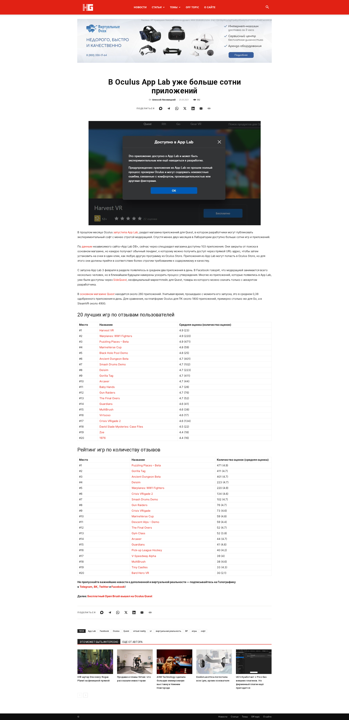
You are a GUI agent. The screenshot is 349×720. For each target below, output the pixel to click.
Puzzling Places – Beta (114, 341)
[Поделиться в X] (184, 108)
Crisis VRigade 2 (110, 421)
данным (87, 246)
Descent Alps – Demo (145, 522)
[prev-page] (79, 695)
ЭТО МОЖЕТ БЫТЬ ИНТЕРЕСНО (99, 641)
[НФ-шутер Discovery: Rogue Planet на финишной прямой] (95, 661)
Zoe (101, 432)
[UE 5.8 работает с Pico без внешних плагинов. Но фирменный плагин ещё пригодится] (254, 661)
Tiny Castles (140, 567)
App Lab (92, 631)
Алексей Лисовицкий (164, 99)
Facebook (104, 631)
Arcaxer (104, 381)
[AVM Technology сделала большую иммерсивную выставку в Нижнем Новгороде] (174, 661)
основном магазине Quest (97, 294)
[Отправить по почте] (201, 108)
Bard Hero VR (140, 573)
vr (151, 631)
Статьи (157, 7)
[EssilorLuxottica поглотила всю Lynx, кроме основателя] (214, 661)
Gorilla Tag (106, 375)
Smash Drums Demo (112, 364)
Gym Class (138, 533)
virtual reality (139, 631)
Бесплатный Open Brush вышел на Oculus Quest (119, 596)
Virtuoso (105, 415)
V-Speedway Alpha (144, 556)
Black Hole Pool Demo (113, 353)
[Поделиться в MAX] (160, 108)
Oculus (116, 631)
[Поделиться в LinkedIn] (193, 108)
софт (203, 631)
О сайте (209, 7)
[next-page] (85, 695)
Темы (174, 7)
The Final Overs (109, 398)
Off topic (192, 7)
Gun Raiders (107, 392)
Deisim (103, 370)
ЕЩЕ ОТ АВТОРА (133, 641)
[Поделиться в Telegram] (168, 108)
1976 (102, 438)
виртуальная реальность (168, 631)
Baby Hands (107, 387)
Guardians (106, 404)
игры (194, 631)
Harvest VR (106, 330)
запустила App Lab (125, 232)
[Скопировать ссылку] (209, 108)
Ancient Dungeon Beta (113, 358)
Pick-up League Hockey (147, 550)
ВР (186, 631)
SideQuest (120, 279)
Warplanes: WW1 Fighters (115, 336)
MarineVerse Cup (110, 347)
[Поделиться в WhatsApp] (176, 108)
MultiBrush (106, 409)
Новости (140, 7)
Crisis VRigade (141, 510)
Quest (126, 631)
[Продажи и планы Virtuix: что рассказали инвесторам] (135, 661)
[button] (267, 7)
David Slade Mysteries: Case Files (121, 426)
